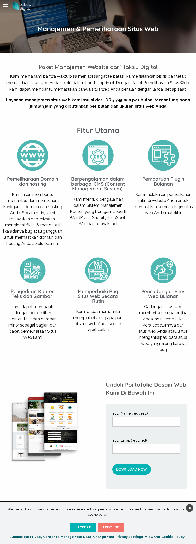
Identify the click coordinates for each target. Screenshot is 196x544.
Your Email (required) (129, 440)
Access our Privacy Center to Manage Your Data (50, 537)
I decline (111, 527)
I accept (83, 527)
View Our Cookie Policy (165, 537)
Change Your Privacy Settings (118, 537)
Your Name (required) (130, 413)
